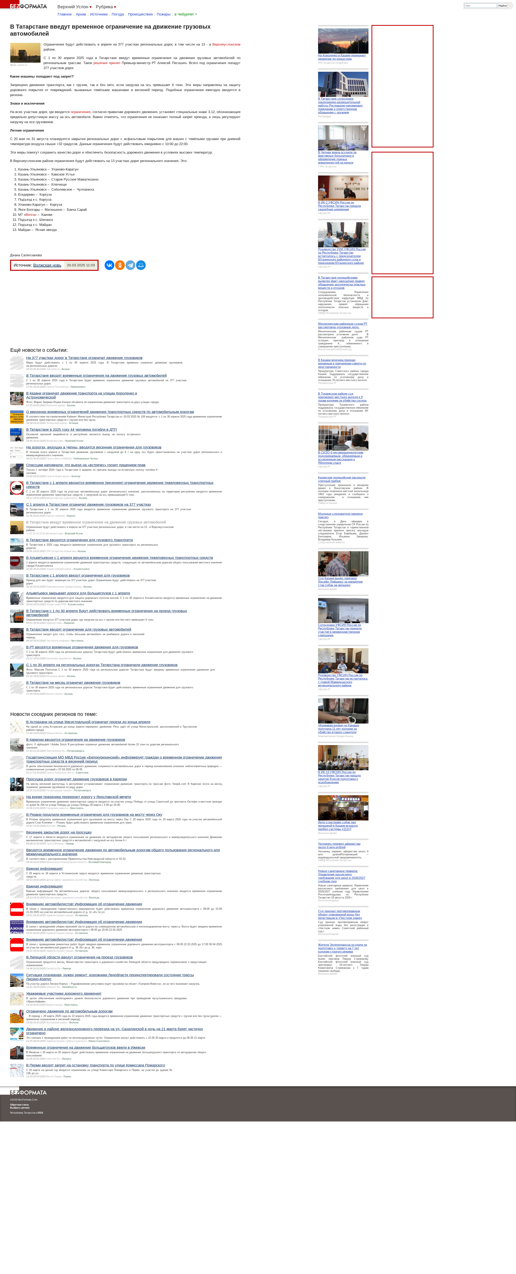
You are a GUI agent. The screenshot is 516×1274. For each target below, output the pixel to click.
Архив (81, 14)
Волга (30, 215)
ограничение (81, 112)
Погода (118, 14)
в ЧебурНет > (186, 14)
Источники (99, 14)
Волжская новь (47, 265)
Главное (65, 14)
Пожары (164, 14)
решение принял (107, 63)
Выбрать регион (19, 1107)
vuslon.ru (22, 65)
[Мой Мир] (141, 265)
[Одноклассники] (120, 265)
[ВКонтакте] (109, 265)
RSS (40, 1112)
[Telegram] (130, 265)
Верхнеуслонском (226, 44)
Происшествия (140, 14)
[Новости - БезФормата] (24, 5)
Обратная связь (19, 1104)
